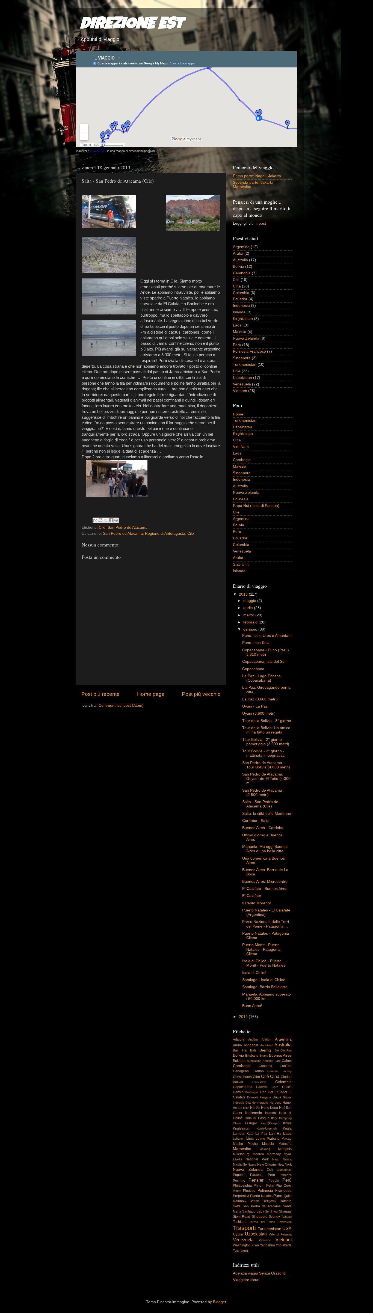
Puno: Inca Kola (256, 643)
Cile (102, 527)
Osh (270, 1170)
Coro (275, 1087)
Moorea (258, 1154)
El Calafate (251, 896)
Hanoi (287, 1102)
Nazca (252, 1164)
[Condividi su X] (105, 520)
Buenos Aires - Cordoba (262, 828)
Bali (253, 1050)
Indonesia (241, 306)
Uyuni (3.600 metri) (259, 713)
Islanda (239, 312)
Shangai (285, 1211)
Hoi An (255, 1108)
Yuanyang (240, 1250)
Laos (237, 325)
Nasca (287, 1159)
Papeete (239, 1175)
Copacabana (253, 669)
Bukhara (239, 1061)
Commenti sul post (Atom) (121, 705)
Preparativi (241, 1196)
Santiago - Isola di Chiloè (263, 980)
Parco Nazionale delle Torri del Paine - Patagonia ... (265, 924)
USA (237, 371)
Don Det (266, 1092)
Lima (250, 1138)
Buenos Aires (280, 1055)
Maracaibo (242, 1149)
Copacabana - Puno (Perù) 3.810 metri (265, 652)
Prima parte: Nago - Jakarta (257, 176)
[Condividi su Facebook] (111, 520)
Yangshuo (267, 1245)
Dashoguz (252, 1092)
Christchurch (242, 1077)
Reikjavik (269, 1201)
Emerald (252, 1097)
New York (284, 1164)
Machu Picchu (245, 1144)
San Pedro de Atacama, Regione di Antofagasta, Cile (148, 533)
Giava (277, 1097)
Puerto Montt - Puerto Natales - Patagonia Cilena (261, 949)
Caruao (258, 1071)
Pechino (239, 1181)
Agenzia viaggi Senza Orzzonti (259, 1273)
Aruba (238, 253)
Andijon (266, 1039)
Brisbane (252, 1055)
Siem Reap (241, 1217)
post (262, 223)
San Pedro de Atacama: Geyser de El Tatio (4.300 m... (266, 778)
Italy (274, 1118)
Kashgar (250, 1123)
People (273, 1181)
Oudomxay (284, 1169)
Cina (237, 286)
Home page (151, 694)
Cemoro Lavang (279, 1071)
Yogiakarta (284, 1245)
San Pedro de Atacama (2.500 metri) (262, 792)
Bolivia (238, 267)
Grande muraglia (256, 1102)
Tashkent (239, 1222)
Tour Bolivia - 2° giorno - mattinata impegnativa (263, 753)
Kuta (250, 1134)
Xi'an (255, 1245)
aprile (248, 608)
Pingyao (249, 1191)
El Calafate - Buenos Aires (264, 889)
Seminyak (271, 1211)
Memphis (285, 1149)
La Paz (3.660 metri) (260, 699)
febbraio (251, 622)
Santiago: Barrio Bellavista (265, 987)
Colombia (241, 293)
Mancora (285, 1144)
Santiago (249, 1211)
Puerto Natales (261, 1196)
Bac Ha (240, 1050)
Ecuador (240, 299)
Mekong (264, 1149)
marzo (249, 615)
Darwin (238, 1092)
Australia (240, 260)
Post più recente (100, 694)
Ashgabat (251, 1045)
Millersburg (241, 1154)
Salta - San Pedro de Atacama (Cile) (260, 804)
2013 (244, 594)
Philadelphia (242, 1185)
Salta (237, 1206)
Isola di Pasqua (257, 1118)
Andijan (253, 1039)
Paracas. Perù (262, 1175)
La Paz (261, 1134)
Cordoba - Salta (256, 821)
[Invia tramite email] (95, 520)
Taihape (286, 1216)
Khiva (287, 1123)
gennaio (250, 629)
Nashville (240, 1164)
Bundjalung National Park (264, 1060)
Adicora (238, 1039)
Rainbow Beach (246, 1201)
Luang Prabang (268, 1138)
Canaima (265, 1066)
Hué (282, 1108)
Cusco (287, 1087)
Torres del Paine (262, 1221)
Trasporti (244, 1228)
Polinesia (240, 499)
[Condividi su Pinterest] (116, 520)
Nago (275, 1159)
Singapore (242, 358)
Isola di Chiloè (254, 973)
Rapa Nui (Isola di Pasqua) (256, 506)
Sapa (260, 1211)
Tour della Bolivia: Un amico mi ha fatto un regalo (266, 730)
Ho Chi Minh (241, 1107)
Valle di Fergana (280, 1234)
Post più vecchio (201, 694)
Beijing (265, 1050)
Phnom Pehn (264, 1185)
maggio (250, 601)
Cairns (287, 1061)
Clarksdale (259, 1082)
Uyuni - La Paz (255, 706)
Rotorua (286, 1201)
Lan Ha (275, 1134)
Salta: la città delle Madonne (266, 814)
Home (238, 414)
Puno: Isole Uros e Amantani (266, 636)
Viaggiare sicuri (246, 1280)
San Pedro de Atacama (127, 527)
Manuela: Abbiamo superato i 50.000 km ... (266, 996)
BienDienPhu (283, 1050)
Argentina (241, 247)
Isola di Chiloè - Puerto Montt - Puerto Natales (263, 963)
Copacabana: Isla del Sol (263, 662)
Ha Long (275, 1102)
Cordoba (262, 1087)
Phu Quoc (284, 1185)
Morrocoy (274, 1154)
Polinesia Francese (249, 351)
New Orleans (267, 1164)
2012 (244, 1017)
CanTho (286, 1066)
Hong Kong (269, 1108)
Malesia (239, 332)
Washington (242, 1245)
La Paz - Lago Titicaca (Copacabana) (261, 678)
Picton (237, 1190)
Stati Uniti (241, 564)
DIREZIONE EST (131, 25)
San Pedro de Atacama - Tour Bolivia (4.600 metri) (266, 765)
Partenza (286, 1175)
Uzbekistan (242, 378)
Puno (277, 1196)
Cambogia (242, 273)
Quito (288, 1196)
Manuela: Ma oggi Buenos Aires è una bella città (265, 849)
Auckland (266, 1045)
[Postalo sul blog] (100, 520)
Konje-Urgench (267, 1128)
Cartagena (241, 1071)
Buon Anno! (252, 1006)
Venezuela (242, 384)
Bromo (263, 1055)
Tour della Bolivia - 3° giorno (266, 721)
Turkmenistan (244, 365)
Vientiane (265, 1240)
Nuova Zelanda (246, 338)
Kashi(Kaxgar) (270, 1123)
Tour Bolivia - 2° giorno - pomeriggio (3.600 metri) (265, 742)
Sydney (274, 1217)
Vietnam (240, 391)
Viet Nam (241, 447)
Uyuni (238, 1234)
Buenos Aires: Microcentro (265, 882)
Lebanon (238, 1138)
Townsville (285, 1221)
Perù (237, 345)
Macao (287, 1138)
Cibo (256, 1077)
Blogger (219, 1302)
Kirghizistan (243, 319)
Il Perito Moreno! (256, 903)
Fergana (265, 1097)
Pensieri (256, 1180)
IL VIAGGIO (98, 151)
